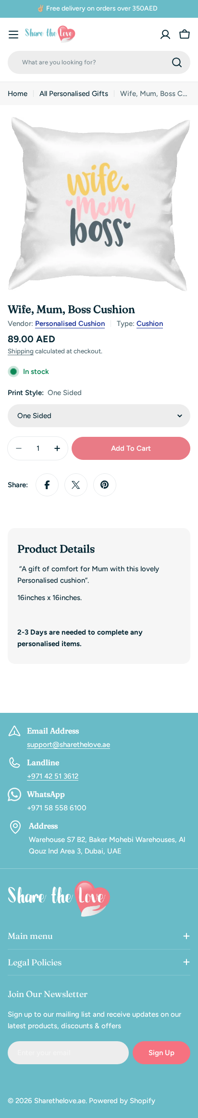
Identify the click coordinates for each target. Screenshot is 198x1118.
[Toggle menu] (13, 34)
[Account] (165, 34)
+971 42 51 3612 (52, 776)
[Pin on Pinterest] (104, 484)
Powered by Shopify (122, 1100)
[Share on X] (75, 484)
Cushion (149, 323)
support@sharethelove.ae (68, 744)
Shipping (21, 351)
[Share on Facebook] (47, 484)
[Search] (177, 62)
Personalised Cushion (70, 323)
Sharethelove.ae (60, 1100)
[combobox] (99, 62)
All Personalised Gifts (73, 93)
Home (17, 93)
